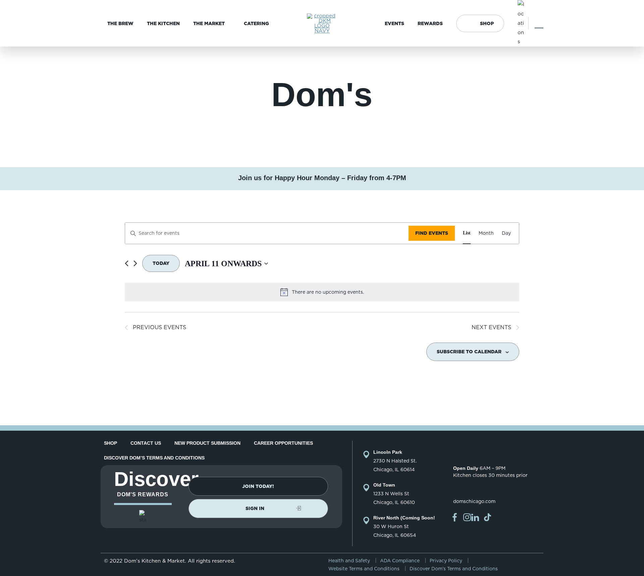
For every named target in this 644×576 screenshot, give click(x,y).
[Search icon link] (539, 23)
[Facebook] (454, 517)
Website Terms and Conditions (363, 568)
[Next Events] (135, 263)
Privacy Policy (446, 560)
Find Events (431, 233)
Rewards (430, 23)
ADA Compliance (400, 560)
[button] (258, 486)
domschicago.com (474, 501)
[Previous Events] (126, 263)
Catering (256, 23)
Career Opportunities (283, 443)
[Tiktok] (487, 517)
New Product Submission (207, 443)
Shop (487, 23)
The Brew (120, 23)
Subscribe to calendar (469, 351)
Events (394, 23)
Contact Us (145, 443)
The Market (209, 23)
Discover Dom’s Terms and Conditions (154, 457)
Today (161, 263)
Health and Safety (349, 560)
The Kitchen (163, 23)
